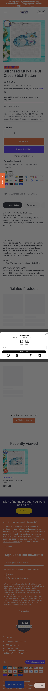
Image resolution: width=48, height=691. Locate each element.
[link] (8, 355)
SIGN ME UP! (24, 351)
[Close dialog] (46, 334)
